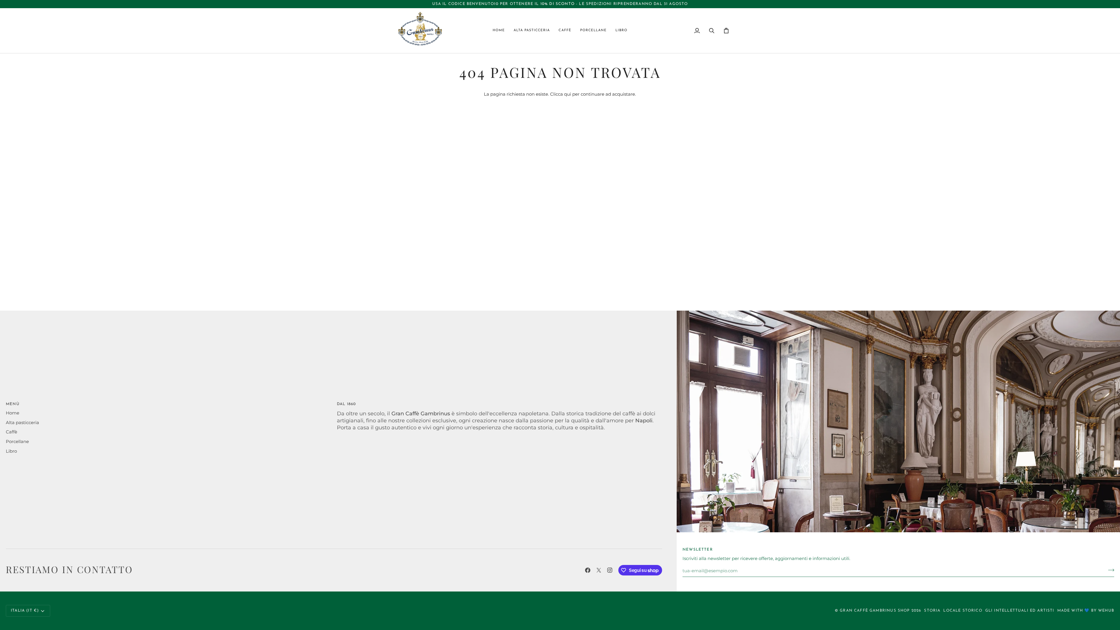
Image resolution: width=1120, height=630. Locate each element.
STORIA (932, 610)
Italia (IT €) (25, 610)
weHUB (1106, 610)
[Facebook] (587, 570)
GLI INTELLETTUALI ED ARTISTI (1019, 610)
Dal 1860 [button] (346, 404)
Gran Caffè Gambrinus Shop (875, 610)
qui (567, 94)
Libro (11, 451)
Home (12, 413)
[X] (598, 570)
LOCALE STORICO (962, 610)
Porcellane (17, 441)
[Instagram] (609, 570)
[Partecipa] (1109, 570)
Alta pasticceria (22, 422)
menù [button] (13, 404)
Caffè (11, 432)
